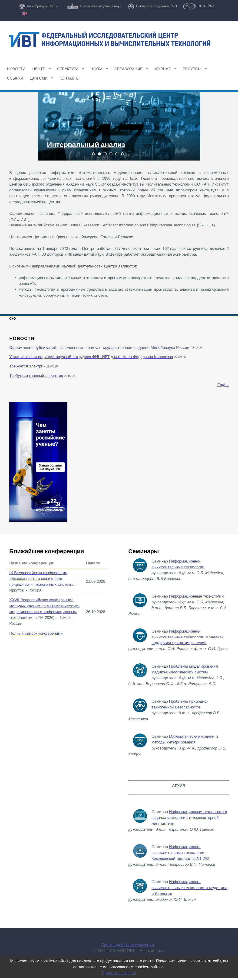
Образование (127, 70)
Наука (94, 70)
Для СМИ (37, 79)
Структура (66, 70)
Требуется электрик (27, 366)
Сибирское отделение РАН (156, 6)
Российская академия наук (100, 6)
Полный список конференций (36, 633)
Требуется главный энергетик (36, 375)
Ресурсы (190, 70)
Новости (16, 69)
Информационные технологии (196, 596)
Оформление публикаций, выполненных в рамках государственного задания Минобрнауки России (99, 347)
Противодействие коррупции (127, 945)
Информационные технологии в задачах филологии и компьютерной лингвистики (189, 818)
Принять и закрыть (119, 973)
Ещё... (223, 385)
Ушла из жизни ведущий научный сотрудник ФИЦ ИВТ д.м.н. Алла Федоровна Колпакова (91, 357)
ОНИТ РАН (206, 6)
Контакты (69, 78)
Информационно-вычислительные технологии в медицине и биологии (189, 888)
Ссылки (15, 78)
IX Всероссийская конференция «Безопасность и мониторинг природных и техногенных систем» (41, 579)
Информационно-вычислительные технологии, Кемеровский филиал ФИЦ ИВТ (181, 853)
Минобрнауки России (43, 6)
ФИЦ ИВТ (50, 54)
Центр (37, 70)
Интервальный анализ (86, 144)
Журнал (161, 70)
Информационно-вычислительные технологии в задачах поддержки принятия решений (188, 637)
